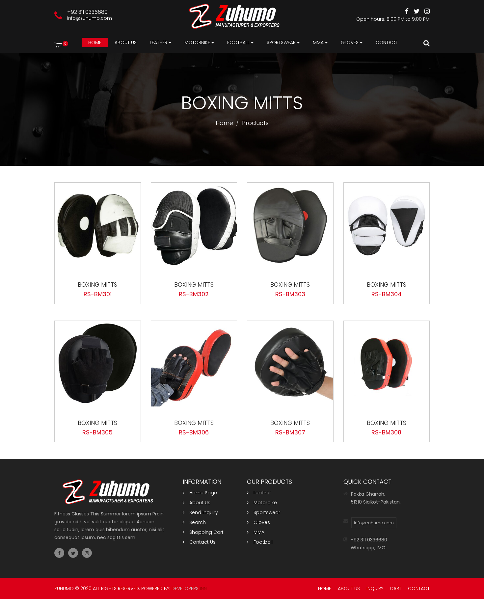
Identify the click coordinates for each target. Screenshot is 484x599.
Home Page (203, 492)
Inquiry (374, 588)
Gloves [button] (350, 42)
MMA (259, 532)
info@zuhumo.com (89, 18)
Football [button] (238, 42)
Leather (262, 492)
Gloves (262, 522)
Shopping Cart (206, 532)
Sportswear (267, 512)
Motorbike (265, 502)
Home (94, 42)
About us (126, 42)
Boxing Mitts (97, 284)
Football (263, 542)
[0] (58, 44)
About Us (199, 502)
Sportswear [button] (281, 42)
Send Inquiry (203, 512)
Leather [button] (158, 42)
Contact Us (202, 542)
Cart (395, 588)
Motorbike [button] (197, 42)
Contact (386, 42)
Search (197, 522)
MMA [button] (318, 42)
